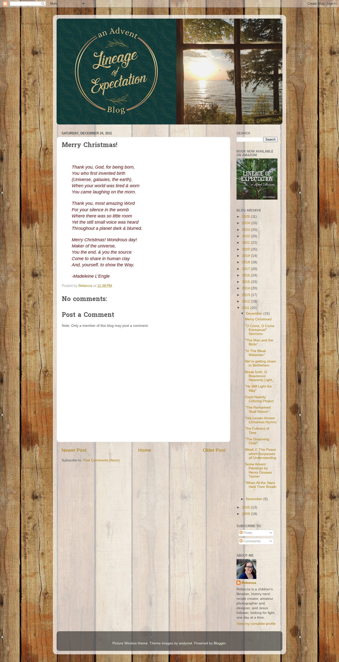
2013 (246, 295)
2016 (246, 275)
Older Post (214, 450)
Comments (251, 541)
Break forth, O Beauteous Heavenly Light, (259, 376)
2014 (246, 288)
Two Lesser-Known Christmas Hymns (260, 420)
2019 (246, 256)
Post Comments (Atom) (101, 460)
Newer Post (74, 450)
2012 (246, 301)
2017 (246, 269)
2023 (246, 230)
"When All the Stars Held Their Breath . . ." (260, 487)
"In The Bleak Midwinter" (255, 353)
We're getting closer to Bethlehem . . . (260, 363)
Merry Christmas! (258, 319)
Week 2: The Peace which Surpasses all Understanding (260, 453)
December (254, 313)
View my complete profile (256, 624)
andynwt (185, 643)
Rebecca (248, 583)
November (254, 499)
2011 (246, 308)
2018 (246, 262)
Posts (247, 533)
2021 (246, 242)
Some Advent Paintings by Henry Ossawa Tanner (258, 470)
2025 (246, 216)
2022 (246, 236)
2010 (246, 507)
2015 (246, 282)
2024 (246, 223)
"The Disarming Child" (257, 441)
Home (144, 450)
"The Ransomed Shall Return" (258, 409)
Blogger (220, 643)
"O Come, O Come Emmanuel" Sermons (259, 330)
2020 (246, 249)
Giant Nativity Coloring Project (259, 399)
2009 (246, 514)
